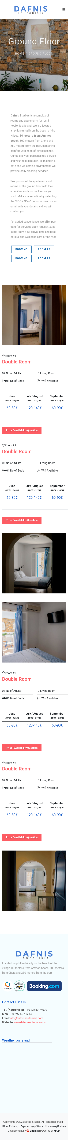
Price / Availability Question (22, 430)
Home (19, 53)
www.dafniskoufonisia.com (30, 1022)
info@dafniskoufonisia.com (26, 1018)
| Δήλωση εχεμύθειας (32, 1126)
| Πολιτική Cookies (56, 1126)
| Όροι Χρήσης (10, 1126)
